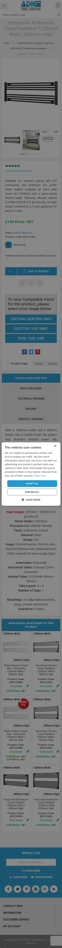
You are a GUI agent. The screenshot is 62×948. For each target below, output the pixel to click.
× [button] (55, 446)
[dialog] (30, 474)
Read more (40, 475)
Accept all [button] (32, 483)
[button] (31, 500)
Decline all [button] (32, 491)
